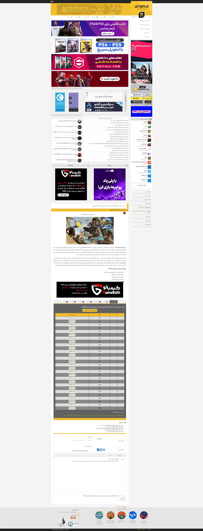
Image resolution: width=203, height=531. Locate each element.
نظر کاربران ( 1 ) (109, 455)
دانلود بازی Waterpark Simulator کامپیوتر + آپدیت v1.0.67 (99, 522)
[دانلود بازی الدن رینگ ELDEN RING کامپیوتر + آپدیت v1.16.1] (80, 144)
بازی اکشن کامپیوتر (109, 206)
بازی (121, 206)
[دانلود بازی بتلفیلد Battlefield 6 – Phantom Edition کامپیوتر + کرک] (80, 155)
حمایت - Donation (141, 530)
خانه (123, 206)
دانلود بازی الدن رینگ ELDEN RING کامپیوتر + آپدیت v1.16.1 (66, 143)
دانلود (110, 17)
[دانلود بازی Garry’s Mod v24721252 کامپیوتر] (133, 515)
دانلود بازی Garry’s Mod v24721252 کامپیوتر (132, 522)
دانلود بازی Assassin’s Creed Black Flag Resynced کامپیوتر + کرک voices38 (66, 160)
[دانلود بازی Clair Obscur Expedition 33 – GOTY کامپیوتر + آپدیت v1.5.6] (80, 149)
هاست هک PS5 (144, 29)
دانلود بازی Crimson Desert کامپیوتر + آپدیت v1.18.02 (66, 126)
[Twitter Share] (101, 449)
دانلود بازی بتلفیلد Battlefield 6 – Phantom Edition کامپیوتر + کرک (65, 155)
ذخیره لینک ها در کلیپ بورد (90, 310)
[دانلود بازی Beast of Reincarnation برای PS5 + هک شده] (111, 515)
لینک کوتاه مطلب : (88, 446)
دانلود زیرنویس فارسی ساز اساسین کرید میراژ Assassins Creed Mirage (66, 138)
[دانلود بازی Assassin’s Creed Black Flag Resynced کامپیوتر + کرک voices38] (80, 160)
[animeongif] (103, 111)
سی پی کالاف (148, 203)
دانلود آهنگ (148, 216)
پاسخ (122, 459)
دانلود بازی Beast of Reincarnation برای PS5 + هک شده (111, 522)
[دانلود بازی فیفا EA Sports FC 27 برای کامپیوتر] (80, 122)
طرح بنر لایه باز (148, 224)
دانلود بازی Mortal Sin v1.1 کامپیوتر (121, 521)
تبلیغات (145, 33)
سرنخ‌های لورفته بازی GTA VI (145, 207)
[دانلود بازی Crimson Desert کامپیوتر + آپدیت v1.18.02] (80, 127)
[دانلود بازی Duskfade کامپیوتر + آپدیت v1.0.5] (144, 515)
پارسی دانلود (148, 220)
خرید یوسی (148, 192)
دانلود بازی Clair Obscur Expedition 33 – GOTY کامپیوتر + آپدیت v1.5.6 (65, 149)
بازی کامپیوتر (116, 206)
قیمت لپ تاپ (148, 195)
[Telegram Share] (104, 449)
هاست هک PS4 (144, 25)
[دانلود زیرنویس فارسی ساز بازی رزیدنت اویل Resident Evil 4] (80, 133)
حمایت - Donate (143, 21)
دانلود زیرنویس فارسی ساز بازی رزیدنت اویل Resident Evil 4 (65, 132)
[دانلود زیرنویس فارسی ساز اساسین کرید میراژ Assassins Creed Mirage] (80, 138)
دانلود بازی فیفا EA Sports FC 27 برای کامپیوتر (68, 121)
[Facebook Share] (98, 449)
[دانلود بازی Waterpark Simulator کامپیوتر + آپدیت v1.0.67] (99, 515)
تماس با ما (145, 37)
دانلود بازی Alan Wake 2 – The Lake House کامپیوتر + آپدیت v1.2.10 (78, 10)
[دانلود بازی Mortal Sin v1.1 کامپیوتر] (122, 515)
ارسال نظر (119, 455)
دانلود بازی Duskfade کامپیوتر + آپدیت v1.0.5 (144, 522)
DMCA (149, 530)
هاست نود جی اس (147, 199)
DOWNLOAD (72, 318)
